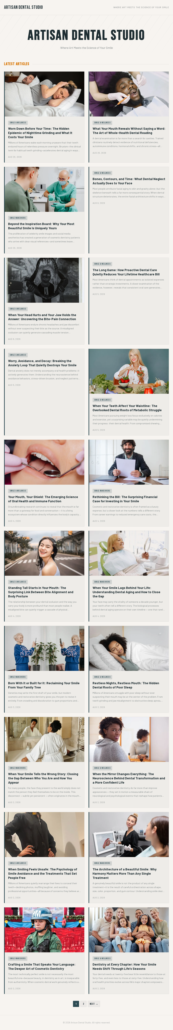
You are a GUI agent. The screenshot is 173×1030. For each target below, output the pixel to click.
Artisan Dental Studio (23, 7)
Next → (94, 1004)
